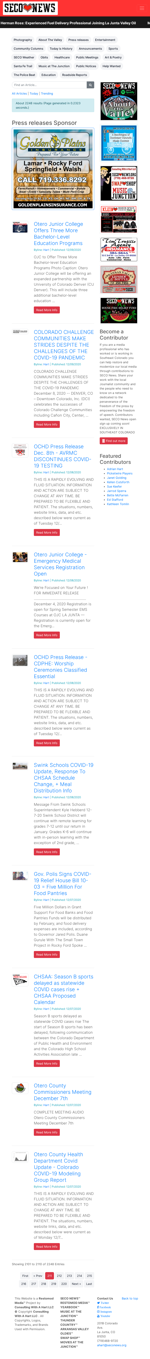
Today (34, 93)
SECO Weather (24, 57)
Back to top (130, 1298)
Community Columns (28, 48)
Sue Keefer (114, 486)
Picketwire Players (119, 473)
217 (33, 1284)
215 (89, 1276)
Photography (23, 40)
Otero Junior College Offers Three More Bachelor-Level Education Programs (58, 233)
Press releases (78, 40)
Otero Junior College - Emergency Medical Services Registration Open (60, 564)
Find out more (115, 441)
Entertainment (105, 40)
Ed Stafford (115, 499)
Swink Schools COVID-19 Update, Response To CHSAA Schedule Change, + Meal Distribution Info (63, 778)
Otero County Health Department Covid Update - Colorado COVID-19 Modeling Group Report (58, 1167)
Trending (47, 93)
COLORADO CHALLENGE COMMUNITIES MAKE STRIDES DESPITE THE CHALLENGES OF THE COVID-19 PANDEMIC (64, 345)
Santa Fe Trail (23, 66)
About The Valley (50, 40)
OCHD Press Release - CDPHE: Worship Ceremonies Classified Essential (60, 666)
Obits (44, 57)
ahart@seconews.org (111, 1345)
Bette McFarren (117, 495)
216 (23, 1284)
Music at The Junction (54, 66)
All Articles (19, 93)
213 (69, 1276)
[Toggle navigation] (142, 8)
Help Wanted (112, 66)
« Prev (37, 1276)
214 (79, 1276)
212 (59, 1276)
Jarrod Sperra (116, 491)
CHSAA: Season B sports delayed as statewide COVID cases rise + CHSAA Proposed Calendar (63, 989)
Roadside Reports (74, 75)
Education (49, 75)
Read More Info (46, 310)
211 (49, 1276)
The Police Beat (24, 75)
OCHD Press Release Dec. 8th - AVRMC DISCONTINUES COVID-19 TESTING (62, 456)
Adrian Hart (115, 469)
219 (53, 1284)
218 (43, 1284)
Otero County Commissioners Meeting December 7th (62, 1091)
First (25, 1276)
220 (64, 1284)
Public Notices (86, 66)
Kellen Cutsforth (118, 482)
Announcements (90, 48)
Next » (76, 1284)
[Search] (90, 84)
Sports (113, 48)
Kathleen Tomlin (118, 504)
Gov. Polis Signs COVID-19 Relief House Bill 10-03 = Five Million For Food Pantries (62, 883)
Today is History (61, 48)
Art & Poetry (113, 57)
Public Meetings (87, 57)
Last (89, 1284)
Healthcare (62, 57)
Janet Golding (116, 478)
